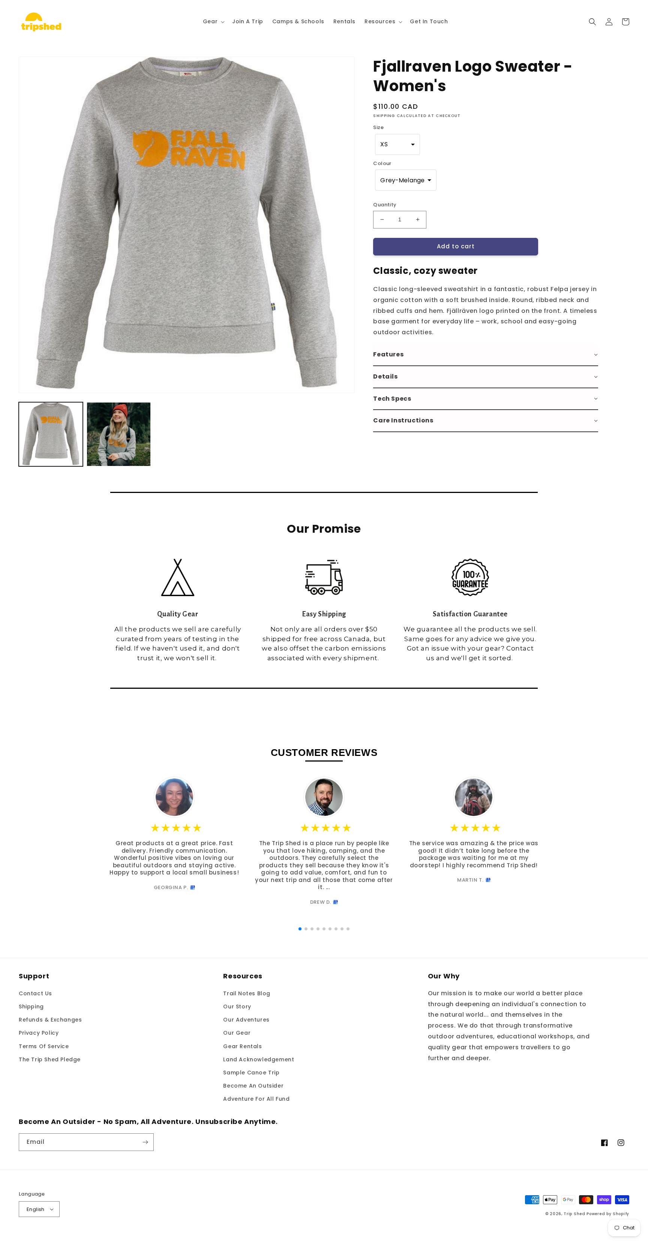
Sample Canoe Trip (251, 1072)
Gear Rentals (242, 1046)
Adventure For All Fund (256, 1099)
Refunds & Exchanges (50, 1019)
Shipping (31, 1006)
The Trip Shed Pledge (50, 1059)
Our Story (237, 1006)
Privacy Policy (38, 1033)
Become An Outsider (253, 1085)
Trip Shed (574, 1214)
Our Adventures (246, 1019)
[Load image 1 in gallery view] (51, 434)
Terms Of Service (44, 1046)
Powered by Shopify (607, 1214)
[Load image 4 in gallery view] (119, 434)
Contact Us (35, 993)
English (36, 1209)
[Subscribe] (145, 1142)
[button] (213, 21)
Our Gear (236, 1033)
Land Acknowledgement (258, 1059)
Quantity (384, 204)
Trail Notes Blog (246, 993)
